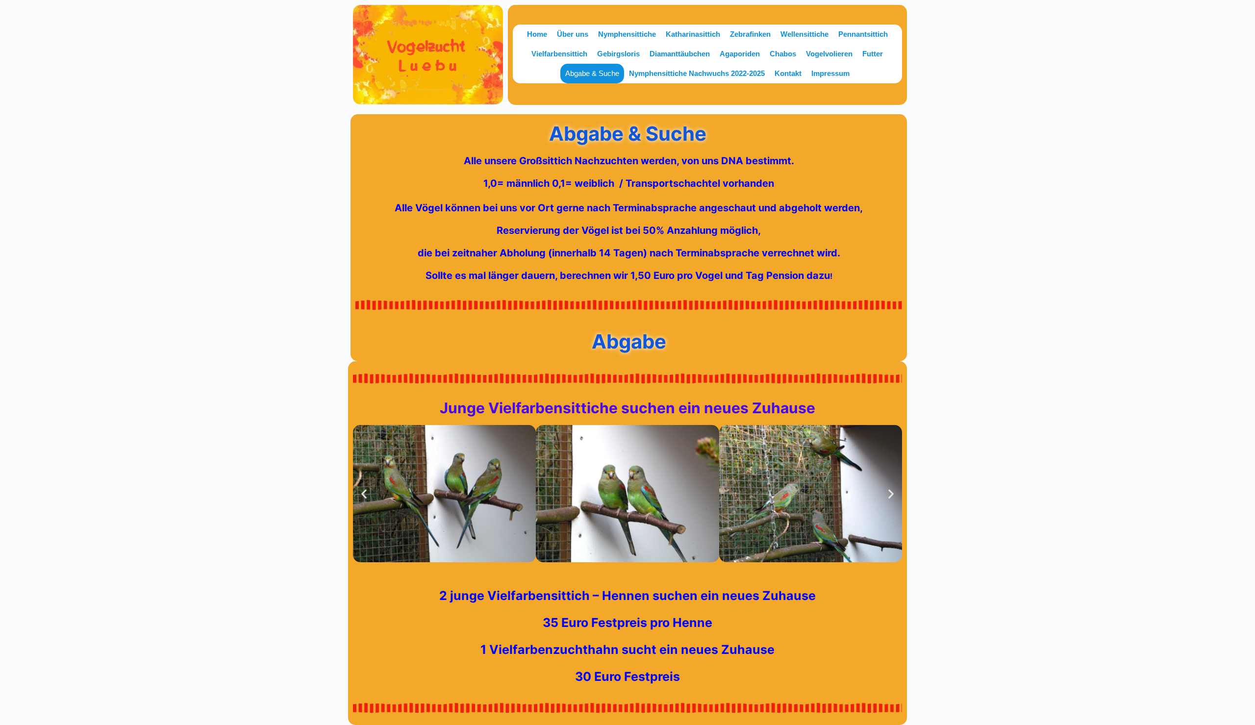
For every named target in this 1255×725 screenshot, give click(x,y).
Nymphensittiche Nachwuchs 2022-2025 (697, 73)
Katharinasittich (693, 34)
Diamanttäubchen (680, 54)
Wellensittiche (804, 34)
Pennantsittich (863, 34)
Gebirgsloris (618, 54)
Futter (872, 54)
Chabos (783, 54)
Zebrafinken (750, 34)
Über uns (572, 34)
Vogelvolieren (829, 54)
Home (537, 34)
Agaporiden (740, 54)
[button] (364, 493)
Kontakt (788, 73)
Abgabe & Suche (592, 73)
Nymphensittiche (627, 34)
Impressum (830, 73)
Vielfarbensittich (559, 54)
